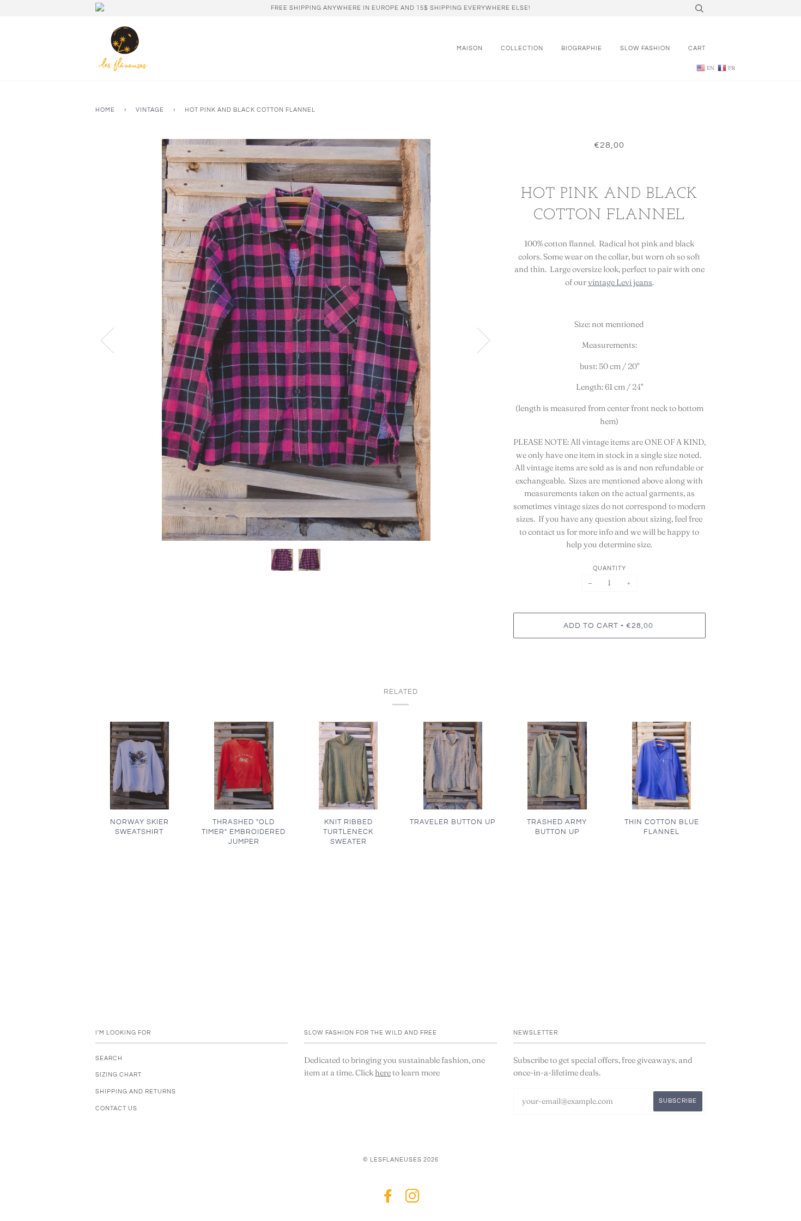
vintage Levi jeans (620, 282)
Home (105, 110)
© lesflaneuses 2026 (401, 1160)
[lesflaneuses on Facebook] (388, 1199)
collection (522, 48)
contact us (116, 1108)
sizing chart (118, 1075)
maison (470, 48)
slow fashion (645, 48)
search (109, 1058)
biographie (581, 48)
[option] (296, 340)
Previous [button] (113, 339)
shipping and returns (135, 1092)
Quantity (609, 568)
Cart (697, 48)
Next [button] (477, 339)
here (383, 1073)
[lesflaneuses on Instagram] (412, 1199)
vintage (150, 110)
